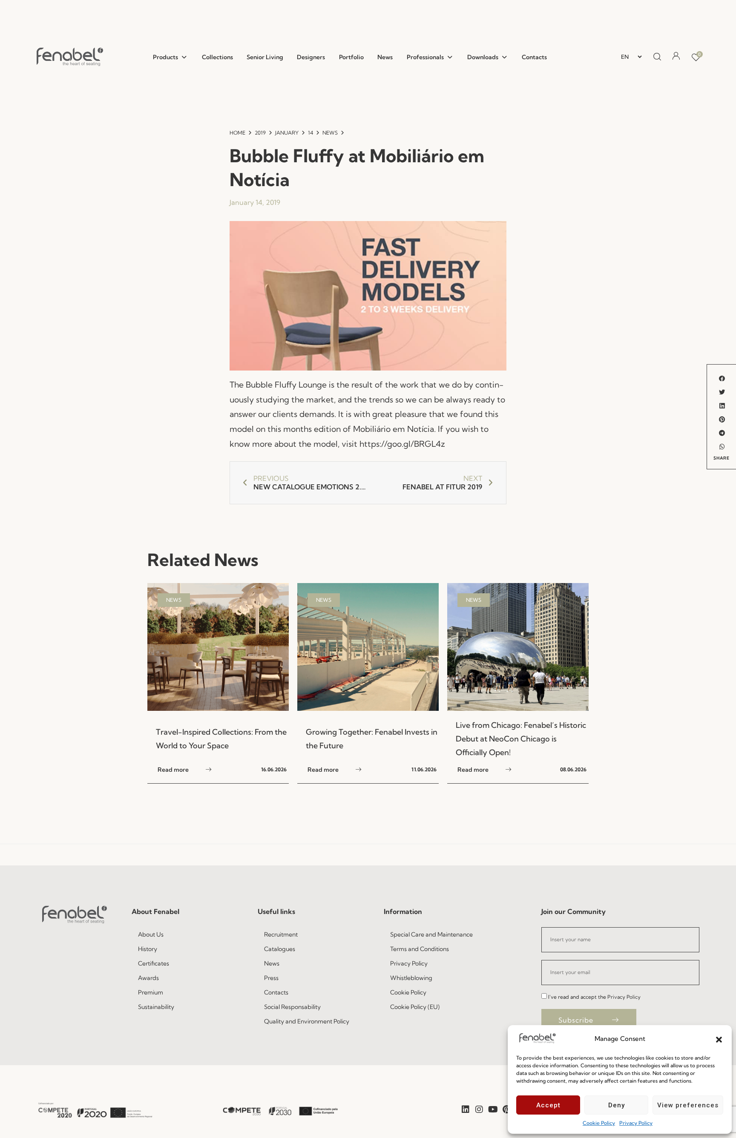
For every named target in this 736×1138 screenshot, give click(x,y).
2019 (260, 132)
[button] (719, 1039)
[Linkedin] (465, 1109)
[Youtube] (493, 1109)
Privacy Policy (636, 1123)
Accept (548, 1105)
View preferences (688, 1105)
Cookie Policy (599, 1123)
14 (310, 132)
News (330, 132)
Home (237, 132)
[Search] (656, 57)
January (287, 132)
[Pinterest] (506, 1109)
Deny (616, 1105)
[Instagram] (479, 1109)
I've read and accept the (594, 997)
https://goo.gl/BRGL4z (402, 444)
